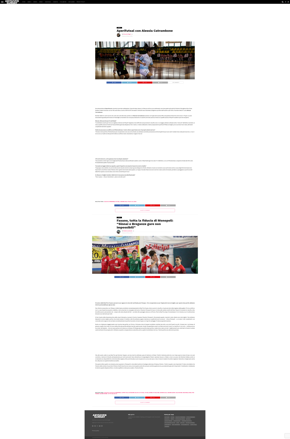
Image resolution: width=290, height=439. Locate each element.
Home (23, 1)
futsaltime (156, 392)
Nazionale (48, 1)
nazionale (186, 392)
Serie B (35, 1)
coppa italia (125, 392)
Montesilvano (177, 420)
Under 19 (55, 1)
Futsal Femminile (191, 417)
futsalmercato (185, 424)
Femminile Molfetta (186, 420)
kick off (182, 422)
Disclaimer (71, 1)
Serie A (29, 1)
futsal (118, 201)
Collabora (63, 1)
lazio (177, 422)
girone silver (171, 392)
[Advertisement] (145, 13)
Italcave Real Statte (170, 422)
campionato (168, 424)
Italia (129, 201)
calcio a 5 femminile (109, 201)
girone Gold (123, 201)
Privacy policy (95, 430)
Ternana (167, 426)
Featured (167, 417)
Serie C (41, 1)
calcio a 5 (107, 392)
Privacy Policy (81, 1)
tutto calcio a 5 (112, 393)
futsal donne (149, 392)
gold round (178, 392)
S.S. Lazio (133, 201)
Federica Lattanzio (127, 230)
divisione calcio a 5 (134, 392)
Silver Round (103, 393)
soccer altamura (190, 422)
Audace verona (168, 420)
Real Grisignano (176, 424)
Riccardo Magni (127, 34)
